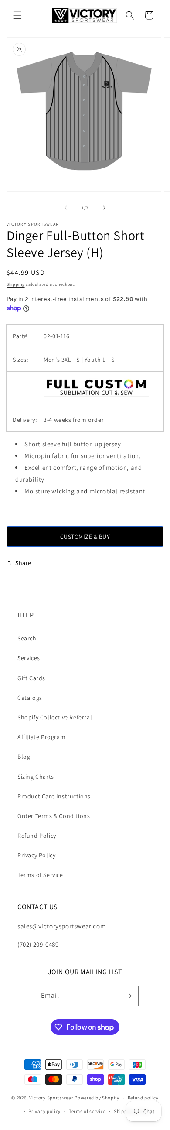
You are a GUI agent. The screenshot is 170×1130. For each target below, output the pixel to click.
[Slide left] (65, 207)
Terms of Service (40, 875)
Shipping (16, 284)
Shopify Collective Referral (54, 717)
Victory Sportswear (51, 1098)
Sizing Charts (35, 777)
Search (27, 638)
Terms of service (87, 1111)
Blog (23, 756)
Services (28, 658)
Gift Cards (31, 678)
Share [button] (23, 563)
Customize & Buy (85, 537)
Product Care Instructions (54, 796)
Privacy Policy (36, 855)
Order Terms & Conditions (53, 816)
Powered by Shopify (97, 1098)
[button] (17, 15)
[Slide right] (104, 207)
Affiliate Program (41, 737)
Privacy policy (44, 1111)
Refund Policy (36, 835)
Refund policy (143, 1098)
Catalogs (29, 698)
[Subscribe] (128, 996)
